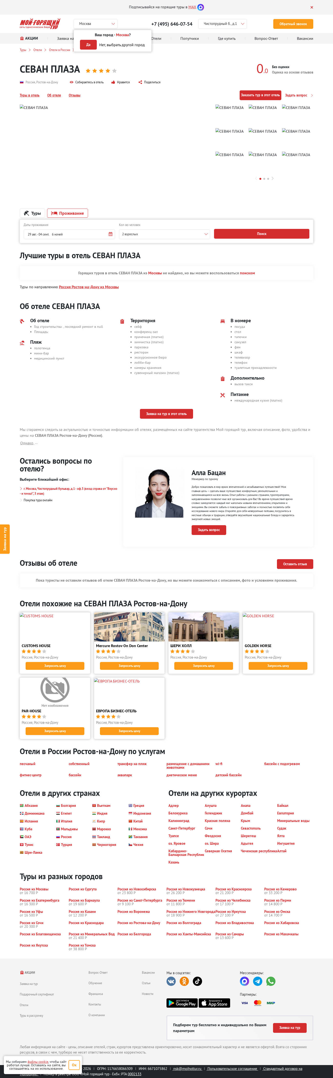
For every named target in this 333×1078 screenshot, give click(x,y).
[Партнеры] (276, 1003)
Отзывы (74, 95)
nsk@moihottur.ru (187, 1068)
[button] (87, 82)
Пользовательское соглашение (232, 1068)
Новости (147, 994)
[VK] (171, 981)
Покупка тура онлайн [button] (38, 500)
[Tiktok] (197, 981)
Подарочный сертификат (37, 994)
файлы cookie (38, 1061)
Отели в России (59, 50)
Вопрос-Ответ (98, 972)
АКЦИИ (29, 973)
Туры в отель (29, 95)
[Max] (200, 6)
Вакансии (148, 972)
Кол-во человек (129, 225)
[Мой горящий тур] (40, 24)
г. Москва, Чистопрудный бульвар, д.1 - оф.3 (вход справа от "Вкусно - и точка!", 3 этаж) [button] (68, 491)
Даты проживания (36, 225)
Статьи (146, 983)
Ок (74, 1064)
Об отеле (54, 95)
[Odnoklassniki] (184, 981)
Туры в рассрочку (31, 1015)
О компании (96, 1015)
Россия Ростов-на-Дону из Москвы (89, 286)
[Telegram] (257, 981)
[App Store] (214, 1003)
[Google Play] (182, 1003)
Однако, (27, 442)
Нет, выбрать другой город (122, 44)
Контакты (94, 1004)
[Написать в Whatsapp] (270, 981)
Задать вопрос (296, 95)
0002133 (134, 1074)
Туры (23, 50)
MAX (192, 6)
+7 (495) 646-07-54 (171, 24)
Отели (37, 50)
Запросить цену (55, 666)
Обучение (95, 983)
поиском (247, 273)
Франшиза (95, 994)
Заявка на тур (4, 539)
